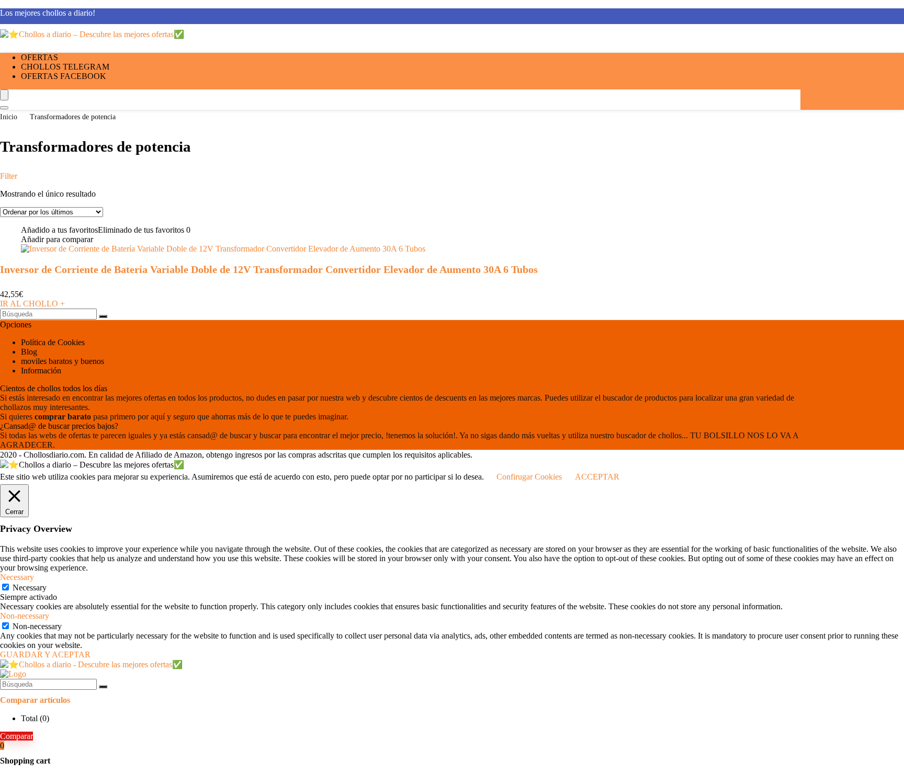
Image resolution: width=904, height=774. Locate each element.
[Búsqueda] (103, 316)
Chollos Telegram (65, 66)
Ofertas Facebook (63, 76)
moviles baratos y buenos (62, 361)
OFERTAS (39, 57)
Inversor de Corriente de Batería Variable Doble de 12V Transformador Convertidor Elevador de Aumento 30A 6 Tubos (269, 269)
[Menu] (4, 94)
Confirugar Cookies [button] (529, 476)
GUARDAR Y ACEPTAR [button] (45, 654)
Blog (29, 351)
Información (41, 370)
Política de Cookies (53, 342)
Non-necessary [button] (24, 615)
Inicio (8, 117)
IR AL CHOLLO (32, 303)
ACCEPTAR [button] (597, 476)
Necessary (30, 587)
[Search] (4, 107)
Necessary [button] (17, 577)
